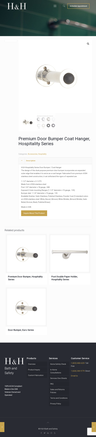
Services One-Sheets (58, 378)
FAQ (52, 384)
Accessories (33, 154)
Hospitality (42, 154)
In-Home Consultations (55, 371)
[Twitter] (44, 433)
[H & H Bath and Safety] (16, 6)
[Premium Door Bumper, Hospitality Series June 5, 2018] (2, 427)
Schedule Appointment (78, 6)
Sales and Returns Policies (57, 390)
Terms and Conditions (59, 398)
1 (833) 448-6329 (78, 363)
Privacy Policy (55, 404)
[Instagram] (51, 433)
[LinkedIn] (48, 433)
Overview (32, 364)
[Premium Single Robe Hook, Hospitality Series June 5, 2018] (94, 427)
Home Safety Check (58, 364)
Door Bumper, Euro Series (21, 330)
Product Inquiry (34, 370)
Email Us (74, 376)
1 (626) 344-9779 (78, 371)
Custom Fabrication (36, 375)
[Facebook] (41, 433)
